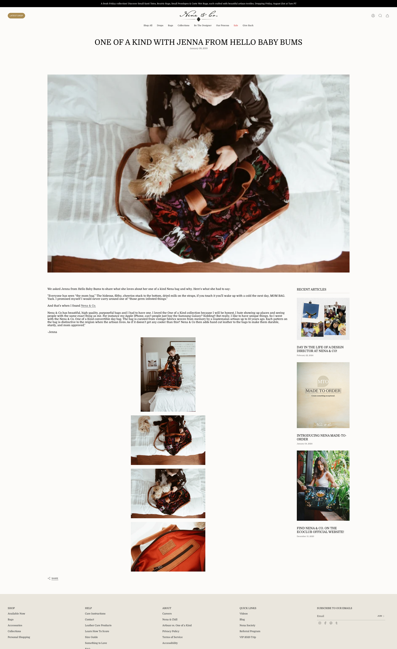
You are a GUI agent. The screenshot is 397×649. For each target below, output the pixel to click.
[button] (160, 25)
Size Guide (91, 637)
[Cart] (387, 15)
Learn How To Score (97, 631)
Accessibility (170, 643)
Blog (242, 619)
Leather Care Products (98, 625)
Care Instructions (95, 613)
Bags (10, 619)
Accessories (15, 625)
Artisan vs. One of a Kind (177, 625)
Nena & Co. (88, 305)
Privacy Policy (170, 631)
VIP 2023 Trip (248, 637)
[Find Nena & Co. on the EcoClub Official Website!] (323, 486)
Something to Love (96, 643)
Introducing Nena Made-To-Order (322, 437)
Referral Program (250, 631)
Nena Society (247, 625)
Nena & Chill (169, 619)
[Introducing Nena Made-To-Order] (323, 395)
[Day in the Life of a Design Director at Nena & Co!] (323, 319)
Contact (89, 619)
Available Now (16, 613)
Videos (244, 613)
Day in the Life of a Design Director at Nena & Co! (320, 349)
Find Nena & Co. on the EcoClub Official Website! (320, 530)
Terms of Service (172, 637)
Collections (14, 631)
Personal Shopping (19, 637)
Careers (167, 613)
